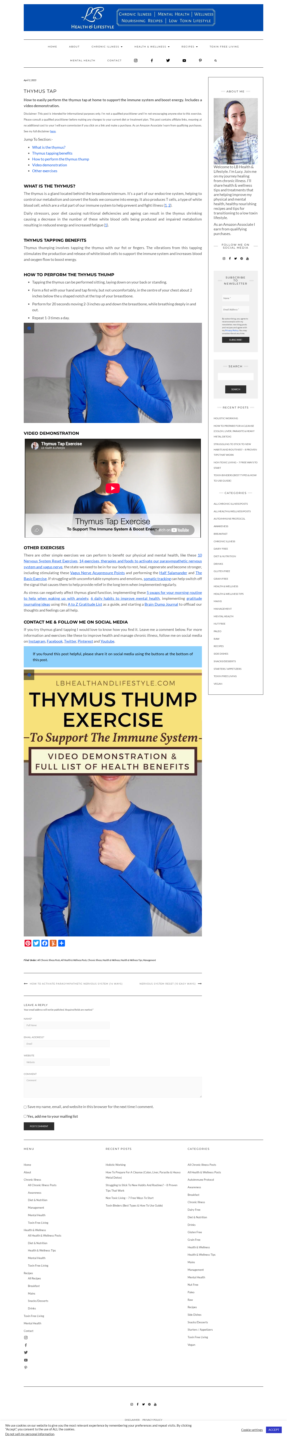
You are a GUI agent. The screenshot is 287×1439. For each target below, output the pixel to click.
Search (235, 389)
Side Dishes (221, 653)
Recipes (189, 46)
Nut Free (219, 623)
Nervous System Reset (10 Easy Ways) (168, 983)
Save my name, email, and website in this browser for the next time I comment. (91, 1106)
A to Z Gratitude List (85, 604)
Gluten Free (222, 571)
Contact (114, 60)
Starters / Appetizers (227, 668)
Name (28, 1018)
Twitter (70, 641)
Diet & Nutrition (225, 556)
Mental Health (82, 60)
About (74, 46)
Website (29, 1055)
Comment (30, 1074)
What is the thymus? (48, 147)
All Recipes (34, 1278)
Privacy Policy (231, 330)
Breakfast (221, 533)
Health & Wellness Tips (131, 960)
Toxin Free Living (224, 46)
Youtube (107, 641)
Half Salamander (173, 572)
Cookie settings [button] (252, 1430)
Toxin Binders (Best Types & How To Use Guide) (134, 1205)
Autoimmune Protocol (229, 518)
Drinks (218, 563)
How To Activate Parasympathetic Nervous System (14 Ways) (76, 983)
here (53, 131)
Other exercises (44, 170)
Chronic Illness (106, 46)
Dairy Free (221, 548)
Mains (218, 601)
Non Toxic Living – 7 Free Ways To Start (130, 1198)
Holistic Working (226, 418)
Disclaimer (132, 1419)
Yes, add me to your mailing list (52, 1116)
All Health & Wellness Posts (74, 960)
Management (149, 960)
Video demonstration (49, 165)
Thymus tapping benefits (52, 153)
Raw (216, 638)
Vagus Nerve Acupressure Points (97, 572)
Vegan (218, 683)
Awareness (221, 526)
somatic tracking (157, 578)
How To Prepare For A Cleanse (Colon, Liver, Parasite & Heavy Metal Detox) (234, 431)
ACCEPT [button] (274, 1429)
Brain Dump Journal (161, 604)
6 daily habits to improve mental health (125, 598)
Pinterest (85, 641)
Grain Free (221, 578)
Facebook (55, 641)
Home (52, 46)
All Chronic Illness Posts (48, 960)
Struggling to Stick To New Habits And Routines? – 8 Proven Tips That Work (235, 449)
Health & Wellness (150, 46)
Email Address (34, 1037)
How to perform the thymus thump (60, 159)
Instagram (37, 641)
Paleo (217, 631)
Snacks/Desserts (225, 661)
